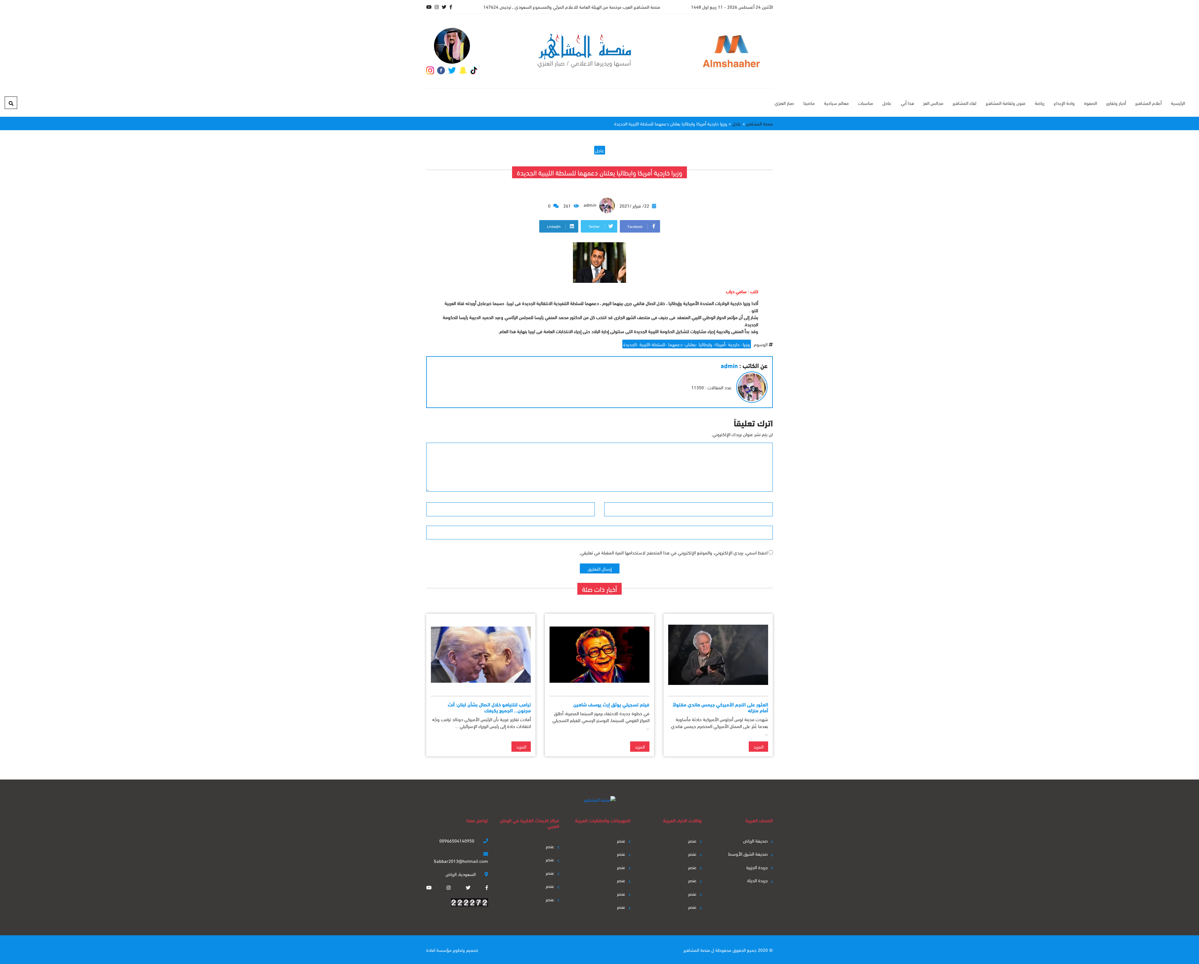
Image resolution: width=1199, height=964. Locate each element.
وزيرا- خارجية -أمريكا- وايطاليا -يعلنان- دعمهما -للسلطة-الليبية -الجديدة (686, 344)
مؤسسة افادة (438, 949)
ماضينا (809, 102)
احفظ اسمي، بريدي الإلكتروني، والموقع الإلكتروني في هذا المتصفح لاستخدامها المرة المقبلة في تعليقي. (673, 552)
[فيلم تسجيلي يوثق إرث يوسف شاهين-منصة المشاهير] (599, 654)
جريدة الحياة (757, 880)
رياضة (1039, 102)
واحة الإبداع (1064, 102)
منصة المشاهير (696, 949)
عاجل (886, 102)
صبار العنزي (784, 102)
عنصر (692, 840)
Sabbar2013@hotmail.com (461, 860)
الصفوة (1090, 102)
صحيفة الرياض (755, 840)
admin (591, 204)
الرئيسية (1178, 102)
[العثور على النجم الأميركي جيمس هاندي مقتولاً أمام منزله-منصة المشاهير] (718, 654)
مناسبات (865, 102)
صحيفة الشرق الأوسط (748, 853)
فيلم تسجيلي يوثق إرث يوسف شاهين (611, 704)
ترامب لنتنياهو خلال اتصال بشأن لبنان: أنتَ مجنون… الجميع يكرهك (489, 707)
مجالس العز (933, 102)
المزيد (758, 746)
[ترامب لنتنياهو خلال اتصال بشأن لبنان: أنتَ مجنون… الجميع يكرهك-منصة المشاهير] (481, 654)
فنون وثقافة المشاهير (1005, 102)
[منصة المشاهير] (584, 51)
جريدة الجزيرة (757, 866)
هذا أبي (907, 102)
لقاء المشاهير (964, 102)
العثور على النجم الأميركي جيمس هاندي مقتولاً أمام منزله (720, 707)
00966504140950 (457, 840)
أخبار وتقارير (1116, 102)
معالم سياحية (836, 102)
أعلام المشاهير (1148, 102)
